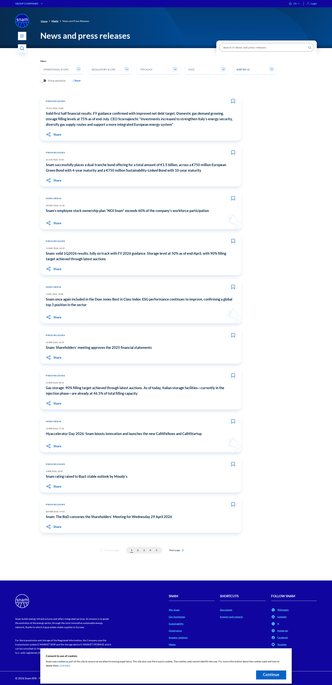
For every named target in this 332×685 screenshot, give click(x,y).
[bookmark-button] (233, 101)
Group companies (26, 3)
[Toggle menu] (22, 36)
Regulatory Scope (103, 69)
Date (191, 69)
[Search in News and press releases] (309, 47)
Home (44, 21)
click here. (64, 665)
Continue (271, 674)
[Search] (22, 48)
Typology (146, 69)
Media (55, 21)
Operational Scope (55, 69)
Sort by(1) (243, 69)
